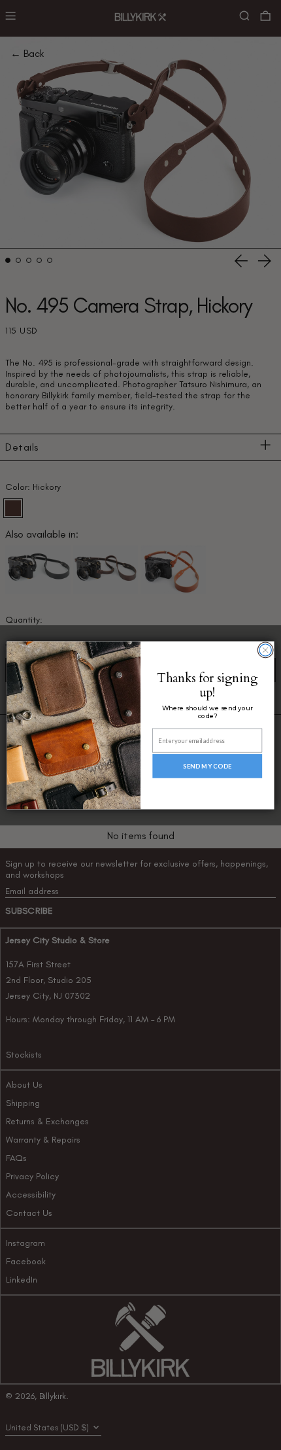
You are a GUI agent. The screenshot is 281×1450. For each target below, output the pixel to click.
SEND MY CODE (207, 766)
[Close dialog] (265, 649)
